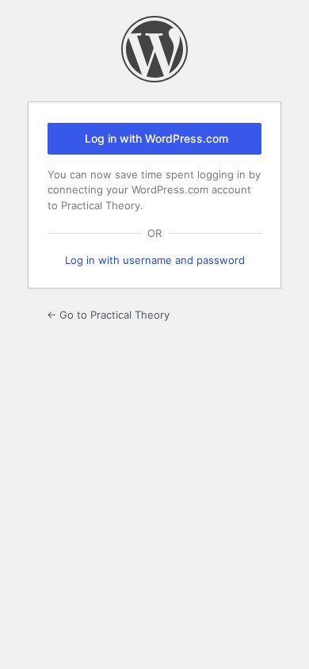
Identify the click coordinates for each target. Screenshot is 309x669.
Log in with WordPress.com (156, 138)
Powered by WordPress (154, 49)
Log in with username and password (155, 260)
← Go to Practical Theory (108, 314)
